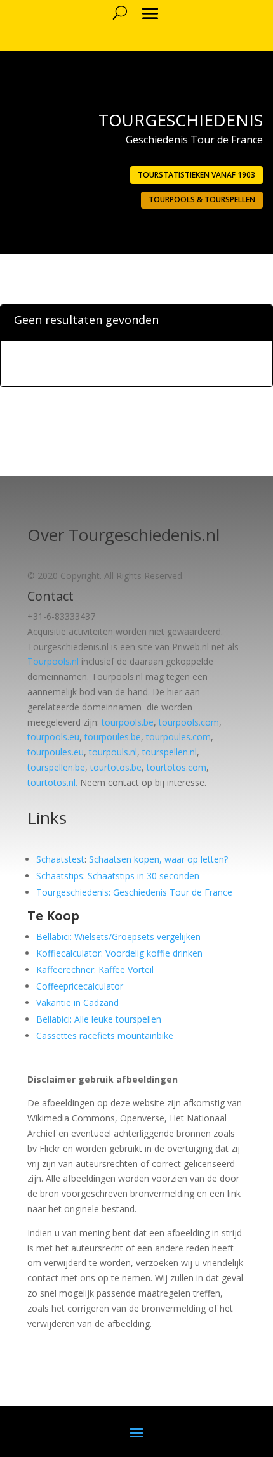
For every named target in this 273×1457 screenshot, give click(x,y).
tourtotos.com (176, 767)
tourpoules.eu (55, 752)
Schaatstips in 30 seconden (143, 876)
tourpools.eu (53, 737)
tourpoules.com (178, 737)
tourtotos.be (116, 767)
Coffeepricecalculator (79, 986)
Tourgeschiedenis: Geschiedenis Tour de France (134, 892)
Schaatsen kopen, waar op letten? (158, 859)
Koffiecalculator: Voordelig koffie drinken (119, 953)
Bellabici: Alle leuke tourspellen (98, 1019)
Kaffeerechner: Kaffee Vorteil (95, 970)
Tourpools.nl (53, 661)
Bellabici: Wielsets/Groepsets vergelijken (118, 937)
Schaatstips (59, 876)
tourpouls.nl (113, 752)
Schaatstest (60, 859)
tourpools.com (189, 722)
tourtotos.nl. (52, 782)
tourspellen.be (56, 767)
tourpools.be (128, 722)
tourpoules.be (112, 737)
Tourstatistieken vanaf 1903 (196, 174)
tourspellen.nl (169, 752)
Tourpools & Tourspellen (202, 199)
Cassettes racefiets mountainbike (104, 1035)
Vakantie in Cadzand (77, 1002)
